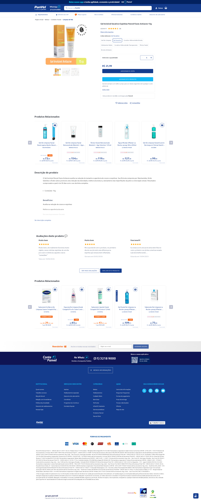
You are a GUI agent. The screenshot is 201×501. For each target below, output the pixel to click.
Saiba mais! (105, 90)
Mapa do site (120, 409)
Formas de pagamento (123, 396)
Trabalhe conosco (41, 393)
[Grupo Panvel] (51, 495)
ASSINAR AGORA (141, 346)
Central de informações (123, 389)
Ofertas (118, 406)
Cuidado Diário (97, 396)
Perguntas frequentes (123, 393)
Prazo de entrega (121, 399)
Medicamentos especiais (71, 393)
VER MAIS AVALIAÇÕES (89, 271)
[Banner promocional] (100, 2)
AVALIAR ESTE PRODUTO (111, 271)
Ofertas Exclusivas (116, 14)
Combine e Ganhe (135, 14)
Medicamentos (97, 393)
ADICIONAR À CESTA (128, 71)
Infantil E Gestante (99, 406)
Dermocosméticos (98, 409)
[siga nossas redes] (144, 390)
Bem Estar (96, 399)
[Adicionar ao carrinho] (55, 125)
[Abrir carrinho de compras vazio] (166, 8)
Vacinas (66, 389)
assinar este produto (127, 79)
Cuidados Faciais (56, 20)
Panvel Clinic (97, 416)
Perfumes (96, 403)
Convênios (67, 399)
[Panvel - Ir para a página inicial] (40, 8)
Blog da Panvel (40, 396)
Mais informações (106, 32)
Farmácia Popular (69, 406)
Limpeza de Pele (68, 20)
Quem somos (40, 389)
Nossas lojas (39, 409)
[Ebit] (143, 492)
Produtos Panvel (98, 413)
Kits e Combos (98, 14)
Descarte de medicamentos (44, 406)
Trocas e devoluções (122, 403)
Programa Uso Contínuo (71, 403)
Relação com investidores (43, 399)
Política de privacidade (42, 403)
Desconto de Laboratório (157, 14)
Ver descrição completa (43, 220)
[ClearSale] (132, 492)
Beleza (47, 20)
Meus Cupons (82, 14)
